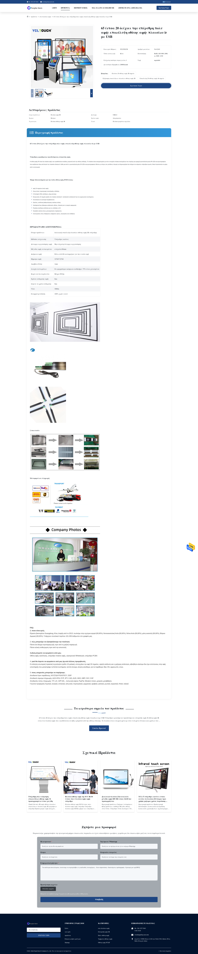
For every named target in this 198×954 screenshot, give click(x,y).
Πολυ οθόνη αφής (103, 935)
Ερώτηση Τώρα (164, 8)
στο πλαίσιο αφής (45, 17)
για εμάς (68, 932)
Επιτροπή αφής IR (104, 932)
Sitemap (67, 942)
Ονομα (43, 852)
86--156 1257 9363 (140, 928)
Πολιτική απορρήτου (165, 951)
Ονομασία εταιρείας (108, 852)
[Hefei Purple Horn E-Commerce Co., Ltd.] (35, 8)
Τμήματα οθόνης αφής (105, 939)
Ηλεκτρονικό (46, 841)
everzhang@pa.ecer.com (48, 2)
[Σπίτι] (27, 17)
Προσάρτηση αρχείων (48, 884)
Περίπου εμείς (81, 8)
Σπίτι (54, 8)
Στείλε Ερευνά (99, 728)
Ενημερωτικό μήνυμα (49, 863)
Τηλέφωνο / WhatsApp (108, 841)
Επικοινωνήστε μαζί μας (73, 939)
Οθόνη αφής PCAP (104, 942)
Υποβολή (99, 899)
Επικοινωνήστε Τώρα (44, 809)
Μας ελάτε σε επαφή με (103, 8)
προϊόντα (34, 17)
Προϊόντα (65, 8)
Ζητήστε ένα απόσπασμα (130, 8)
